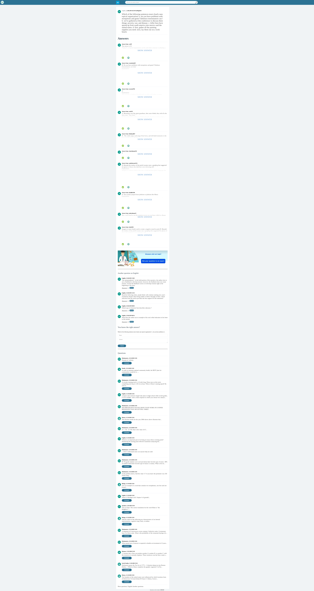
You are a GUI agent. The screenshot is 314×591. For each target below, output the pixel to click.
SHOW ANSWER (145, 50)
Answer (126, 363)
